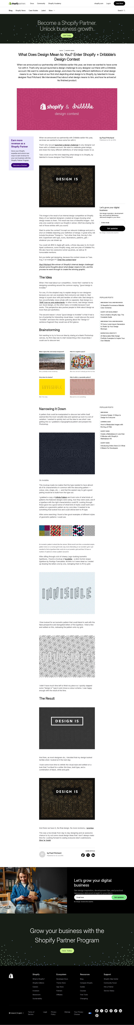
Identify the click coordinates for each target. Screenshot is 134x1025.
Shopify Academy (54, 3)
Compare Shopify (86, 983)
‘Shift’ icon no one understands (52, 302)
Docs (32, 3)
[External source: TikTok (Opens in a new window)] (115, 1010)
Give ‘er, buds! (45, 840)
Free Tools (84, 995)
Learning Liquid (106, 421)
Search (120, 10)
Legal (45, 1012)
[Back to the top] (11, 975)
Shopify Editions (38, 983)
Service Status (109, 991)
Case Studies (33, 10)
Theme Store (61, 983)
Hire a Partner (108, 987)
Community (41, 3)
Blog (10, 10)
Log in (108, 3)
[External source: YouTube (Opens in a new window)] (106, 1010)
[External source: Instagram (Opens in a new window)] (111, 1010)
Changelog (84, 999)
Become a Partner (20, 165)
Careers (35, 987)
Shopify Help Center (111, 979)
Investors (36, 991)
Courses (83, 991)
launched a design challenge (66, 145)
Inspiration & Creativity (109, 333)
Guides (82, 987)
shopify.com (98, 3)
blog (61, 50)
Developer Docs (62, 979)
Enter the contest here (67, 260)
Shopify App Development (109, 312)
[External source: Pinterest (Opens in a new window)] (96, 1015)
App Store (60, 987)
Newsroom (36, 995)
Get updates (112, 228)
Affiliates (59, 995)
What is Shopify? (39, 979)
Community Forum (110, 983)
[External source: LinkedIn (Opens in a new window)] (93, 855)
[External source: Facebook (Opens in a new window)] (83, 855)
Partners (59, 991)
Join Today (67, 35)
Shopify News (20, 10)
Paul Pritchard (45, 264)
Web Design (104, 412)
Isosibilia (68, 559)
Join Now (119, 3)
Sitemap (67, 1012)
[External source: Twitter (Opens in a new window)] (88, 855)
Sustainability (37, 999)
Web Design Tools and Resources (112, 302)
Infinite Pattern (61, 497)
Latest (43, 10)
